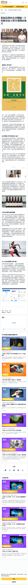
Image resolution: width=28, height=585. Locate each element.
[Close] (26, 6)
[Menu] (26, 3)
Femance (10, 154)
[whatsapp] (5, 470)
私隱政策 (14, 582)
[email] (18, 470)
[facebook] (10, 470)
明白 (14, 579)
